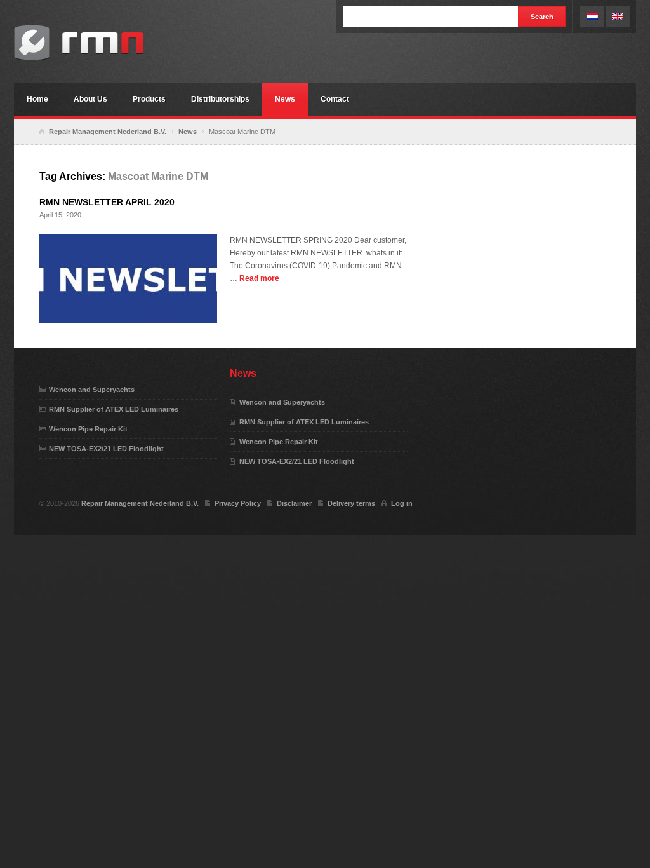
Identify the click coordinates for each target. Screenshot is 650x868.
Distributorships (220, 99)
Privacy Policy (238, 503)
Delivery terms (351, 503)
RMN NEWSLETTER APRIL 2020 (107, 202)
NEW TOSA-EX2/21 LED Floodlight (106, 448)
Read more (259, 278)
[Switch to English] (618, 16)
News (285, 99)
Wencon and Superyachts (92, 389)
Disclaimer (294, 503)
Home (37, 99)
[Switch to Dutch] (592, 16)
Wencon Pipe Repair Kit (88, 429)
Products (149, 99)
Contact (335, 99)
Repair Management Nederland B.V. (109, 42)
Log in (402, 503)
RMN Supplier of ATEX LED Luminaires (113, 409)
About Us (90, 99)
